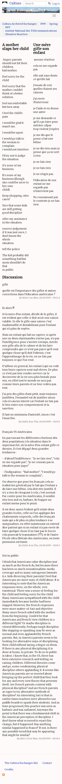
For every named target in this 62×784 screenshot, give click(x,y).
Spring (53, 23)
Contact (47, 762)
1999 (43, 23)
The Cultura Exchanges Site (21, 762)
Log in (56, 3)
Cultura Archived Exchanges (19, 23)
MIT (7, 27)
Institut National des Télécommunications (31, 30)
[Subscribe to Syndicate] (3, 774)
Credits (9, 769)
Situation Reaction (16, 34)
